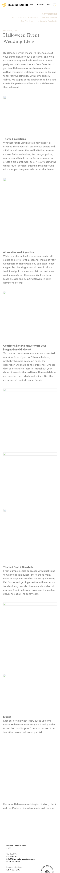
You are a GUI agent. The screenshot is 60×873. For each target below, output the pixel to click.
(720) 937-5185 (13, 862)
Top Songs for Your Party (46, 21)
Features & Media (49, 17)
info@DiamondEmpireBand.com (20, 859)
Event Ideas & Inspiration (28, 17)
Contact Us (43, 5)
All (13, 17)
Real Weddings (27, 21)
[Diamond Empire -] (4, 5)
